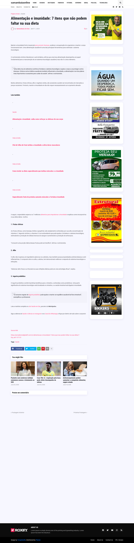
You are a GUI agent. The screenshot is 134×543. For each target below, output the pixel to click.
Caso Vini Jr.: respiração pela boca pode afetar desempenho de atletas (49, 380)
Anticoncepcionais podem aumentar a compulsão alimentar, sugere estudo (74, 380)
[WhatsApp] (39, 348)
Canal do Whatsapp (51, 314)
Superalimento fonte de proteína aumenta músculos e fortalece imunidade (38, 197)
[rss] (122, 7)
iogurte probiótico (34, 295)
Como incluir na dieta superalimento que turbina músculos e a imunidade (37, 171)
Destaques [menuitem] (51, 3)
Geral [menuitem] (86, 3)
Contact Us (27, 7)
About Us (19, 7)
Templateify (21, 540)
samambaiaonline (20, 2)
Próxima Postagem (80, 412)
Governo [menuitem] (78, 3)
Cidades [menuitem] (42, 3)
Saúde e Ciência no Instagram (32, 314)
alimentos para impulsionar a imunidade (54, 214)
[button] (120, 2)
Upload (36, 7)
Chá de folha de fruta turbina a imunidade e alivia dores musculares (36, 145)
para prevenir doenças (42, 45)
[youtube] (119, 7)
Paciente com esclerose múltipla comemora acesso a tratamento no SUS (22, 380)
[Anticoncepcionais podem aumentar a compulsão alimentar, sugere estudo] (75, 368)
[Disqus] (49, 440)
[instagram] (117, 530)
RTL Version (119, 540)
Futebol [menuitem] (69, 3)
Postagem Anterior (18, 412)
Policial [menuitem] (94, 3)
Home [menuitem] (35, 3)
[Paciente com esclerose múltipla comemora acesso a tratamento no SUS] (23, 368)
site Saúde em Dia (34, 306)
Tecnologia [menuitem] (103, 3)
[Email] (47, 348)
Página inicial (15, 14)
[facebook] (113, 7)
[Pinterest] (43, 348)
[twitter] (116, 7)
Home (12, 7)
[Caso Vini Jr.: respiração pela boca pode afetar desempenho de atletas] (49, 368)
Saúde (23, 14)
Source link (14, 330)
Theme (38, 540)
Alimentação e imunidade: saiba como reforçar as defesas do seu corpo (37, 119)
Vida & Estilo (16, 138)
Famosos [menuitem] (61, 3)
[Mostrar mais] (51, 348)
